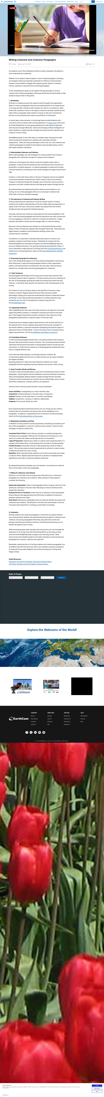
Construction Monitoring (60, 1)
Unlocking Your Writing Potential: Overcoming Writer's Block (30, 562)
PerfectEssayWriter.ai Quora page (31, 416)
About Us (33, 715)
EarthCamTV (67, 724)
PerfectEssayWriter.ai (54, 248)
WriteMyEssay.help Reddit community (44, 332)
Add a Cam (49, 721)
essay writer (52, 123)
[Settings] (91, 53)
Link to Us (49, 718)
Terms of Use (65, 740)
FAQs (82, 721)
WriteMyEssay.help (18, 303)
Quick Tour (83, 718)
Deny (97, 1091)
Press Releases (34, 718)
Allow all (97, 1085)
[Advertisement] (81, 686)
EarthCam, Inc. (43, 740)
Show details (5, 1095)
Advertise (49, 715)
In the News (33, 721)
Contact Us (33, 724)
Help (48, 724)
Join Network (38, 1)
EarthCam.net (99, 1)
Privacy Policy (57, 740)
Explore (44, 1)
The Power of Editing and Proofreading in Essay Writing (28, 564)
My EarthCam (50, 1)
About (76, 1)
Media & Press (70, 1)
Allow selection (97, 1088)
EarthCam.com (67, 718)
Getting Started (84, 715)
